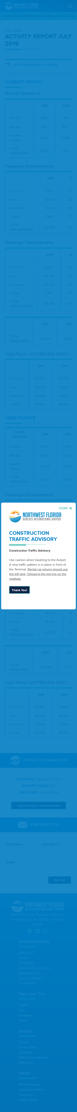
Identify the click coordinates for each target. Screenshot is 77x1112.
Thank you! (19, 590)
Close (64, 508)
